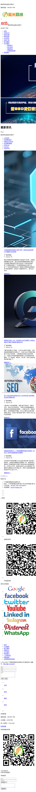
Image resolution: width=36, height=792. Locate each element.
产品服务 (6, 646)
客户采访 (10, 47)
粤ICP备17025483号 (9, 664)
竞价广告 (6, 40)
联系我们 (6, 52)
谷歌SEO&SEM (8, 141)
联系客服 (3, 726)
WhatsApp (7, 148)
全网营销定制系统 (9, 659)
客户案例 (6, 42)
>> (7, 476)
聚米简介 (10, 45)
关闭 (2, 678)
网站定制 (6, 36)
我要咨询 (3, 788)
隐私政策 (6, 657)
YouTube (6, 147)
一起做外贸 (7, 655)
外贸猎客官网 (11, 50)
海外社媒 (6, 34)
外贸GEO (7, 33)
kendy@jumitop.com (16, 487)
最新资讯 (10, 49)
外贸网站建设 (8, 143)
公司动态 (6, 138)
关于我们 (6, 652)
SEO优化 (6, 38)
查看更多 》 (7, 273)
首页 (5, 31)
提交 (6, 678)
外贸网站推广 (8, 140)
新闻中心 (6, 650)
